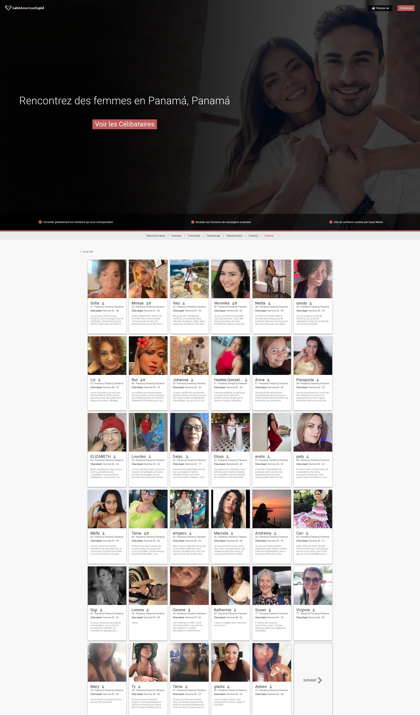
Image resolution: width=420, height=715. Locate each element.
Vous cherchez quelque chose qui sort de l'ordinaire (106, 700)
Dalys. (178, 456)
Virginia (303, 610)
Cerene (179, 610)
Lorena (138, 610)
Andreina (263, 533)
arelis (260, 456)
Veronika (222, 303)
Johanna (180, 380)
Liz (92, 380)
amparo (180, 533)
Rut (135, 380)
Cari (299, 533)
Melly (95, 533)
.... (256, 699)
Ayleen (261, 686)
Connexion (406, 8)
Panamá (253, 235)
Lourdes (139, 456)
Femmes (176, 235)
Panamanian (213, 235)
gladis (219, 686)
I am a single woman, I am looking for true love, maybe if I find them (229, 702)
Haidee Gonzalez (228, 380)
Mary (94, 686)
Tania (136, 533)
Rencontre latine (156, 235)
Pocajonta (305, 380)
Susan (260, 610)
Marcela (221, 533)
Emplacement (234, 235)
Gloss (219, 456)
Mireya (138, 303)
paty (300, 456)
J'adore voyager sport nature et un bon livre (230, 624)
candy (301, 303)
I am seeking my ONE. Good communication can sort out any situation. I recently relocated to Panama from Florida (188, 626)
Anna (259, 380)
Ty (134, 686)
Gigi (93, 610)
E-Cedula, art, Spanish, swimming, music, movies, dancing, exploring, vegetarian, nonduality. (270, 626)
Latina (135, 622)
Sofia (94, 303)
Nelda (260, 303)
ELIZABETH (100, 456)
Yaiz (176, 303)
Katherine (222, 610)
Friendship (194, 235)
